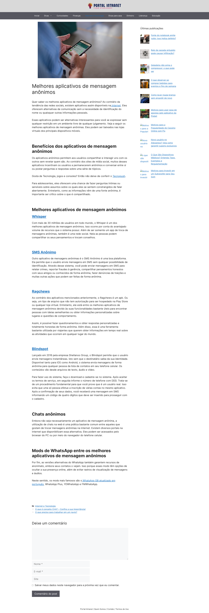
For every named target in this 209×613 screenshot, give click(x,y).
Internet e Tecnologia (94, 16)
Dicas (46, 16)
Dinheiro (130, 16)
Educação (156, 16)
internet (116, 105)
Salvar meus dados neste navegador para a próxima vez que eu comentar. (77, 585)
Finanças (77, 16)
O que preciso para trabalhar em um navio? (56, 512)
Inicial (36, 16)
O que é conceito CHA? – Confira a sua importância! (60, 509)
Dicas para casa (115, 16)
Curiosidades (62, 16)
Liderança (143, 16)
